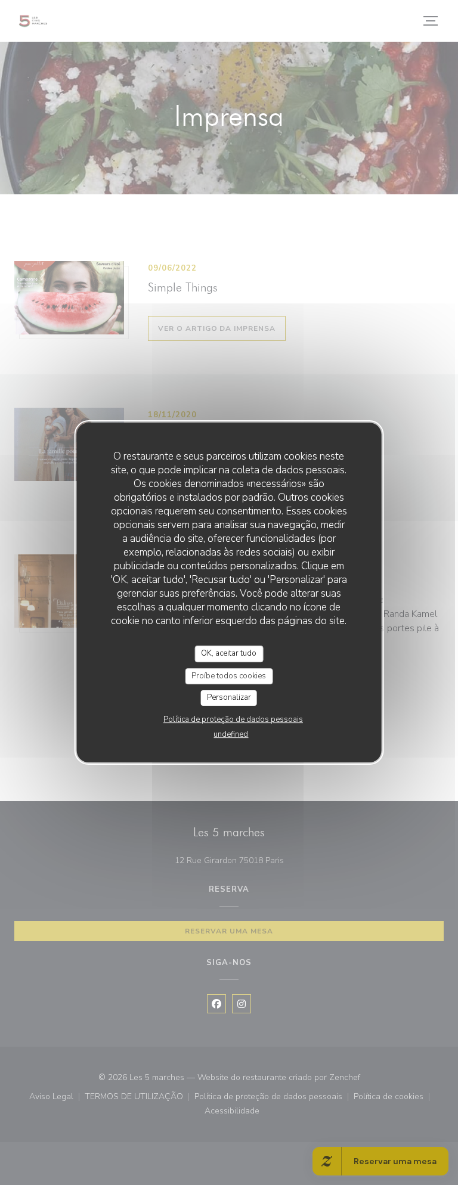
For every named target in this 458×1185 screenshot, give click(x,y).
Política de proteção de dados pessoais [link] (233, 719)
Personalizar (229, 697)
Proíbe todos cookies (228, 676)
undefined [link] (230, 734)
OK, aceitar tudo (228, 653)
